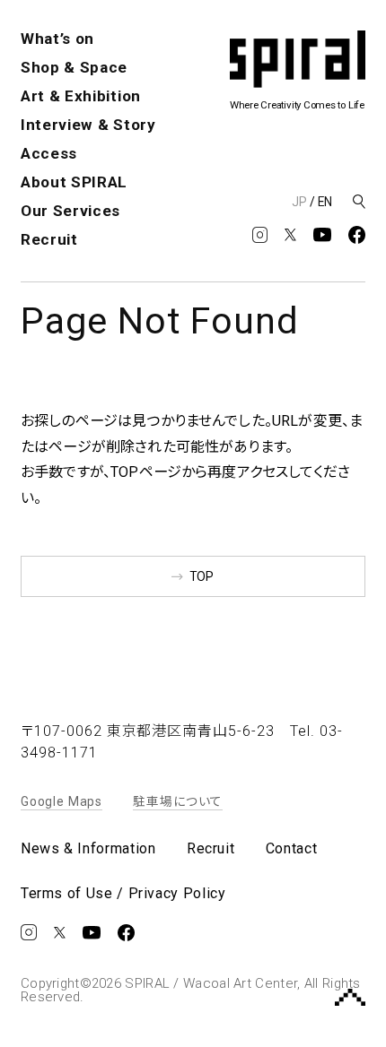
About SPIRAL (74, 182)
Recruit (49, 239)
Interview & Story (88, 125)
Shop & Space (74, 67)
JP (299, 202)
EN (325, 202)
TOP (202, 576)
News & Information (88, 849)
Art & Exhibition (81, 96)
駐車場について (178, 801)
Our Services (70, 211)
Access (49, 153)
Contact (292, 849)
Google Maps (61, 801)
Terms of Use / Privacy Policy (123, 894)
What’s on (57, 39)
